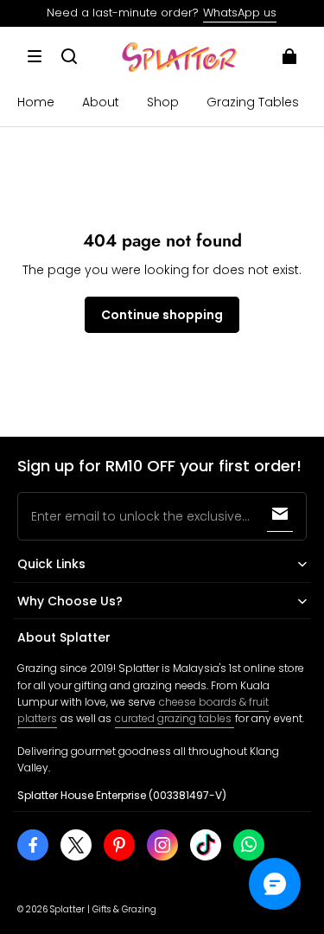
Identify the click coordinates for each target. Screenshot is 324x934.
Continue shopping (162, 314)
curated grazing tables (174, 718)
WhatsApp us (239, 12)
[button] (34, 56)
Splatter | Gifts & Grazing (103, 909)
